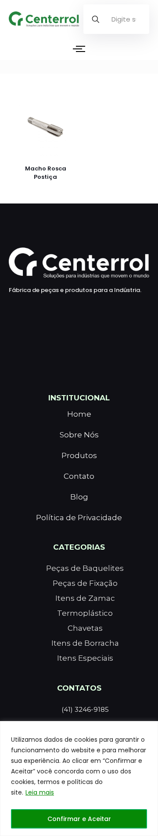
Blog (79, 496)
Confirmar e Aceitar (79, 818)
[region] (79, 778)
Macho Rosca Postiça (45, 172)
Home (79, 414)
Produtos (79, 455)
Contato (79, 476)
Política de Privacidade (79, 517)
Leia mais (39, 792)
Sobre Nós (79, 434)
